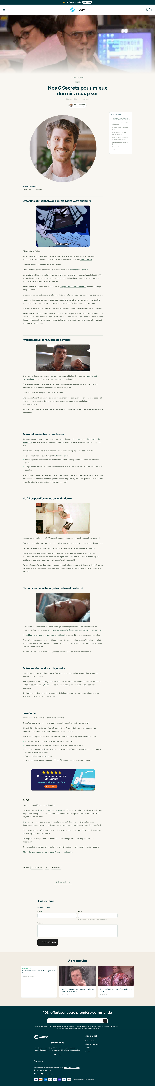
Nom (39, 912)
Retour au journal (78, 78)
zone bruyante (86, 259)
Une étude (27, 822)
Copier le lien (38, 868)
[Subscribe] (105, 1021)
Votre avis (41, 923)
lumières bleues (63, 456)
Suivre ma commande (92, 1044)
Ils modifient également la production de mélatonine (45, 635)
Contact (87, 1047)
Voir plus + (88, 1052)
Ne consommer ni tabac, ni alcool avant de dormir (120, 138)
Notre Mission (89, 1041)
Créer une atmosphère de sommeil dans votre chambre (121, 119)
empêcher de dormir (78, 270)
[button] (77, 2)
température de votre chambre (73, 286)
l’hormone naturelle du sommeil (51, 810)
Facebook (57, 867)
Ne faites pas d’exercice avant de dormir (119, 133)
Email (80, 912)
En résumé (115, 147)
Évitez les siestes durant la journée (120, 143)
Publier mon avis (48, 942)
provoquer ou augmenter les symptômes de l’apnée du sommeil (75, 630)
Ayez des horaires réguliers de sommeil (120, 123)
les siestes (48, 685)
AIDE (113, 150)
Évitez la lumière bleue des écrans (120, 128)
